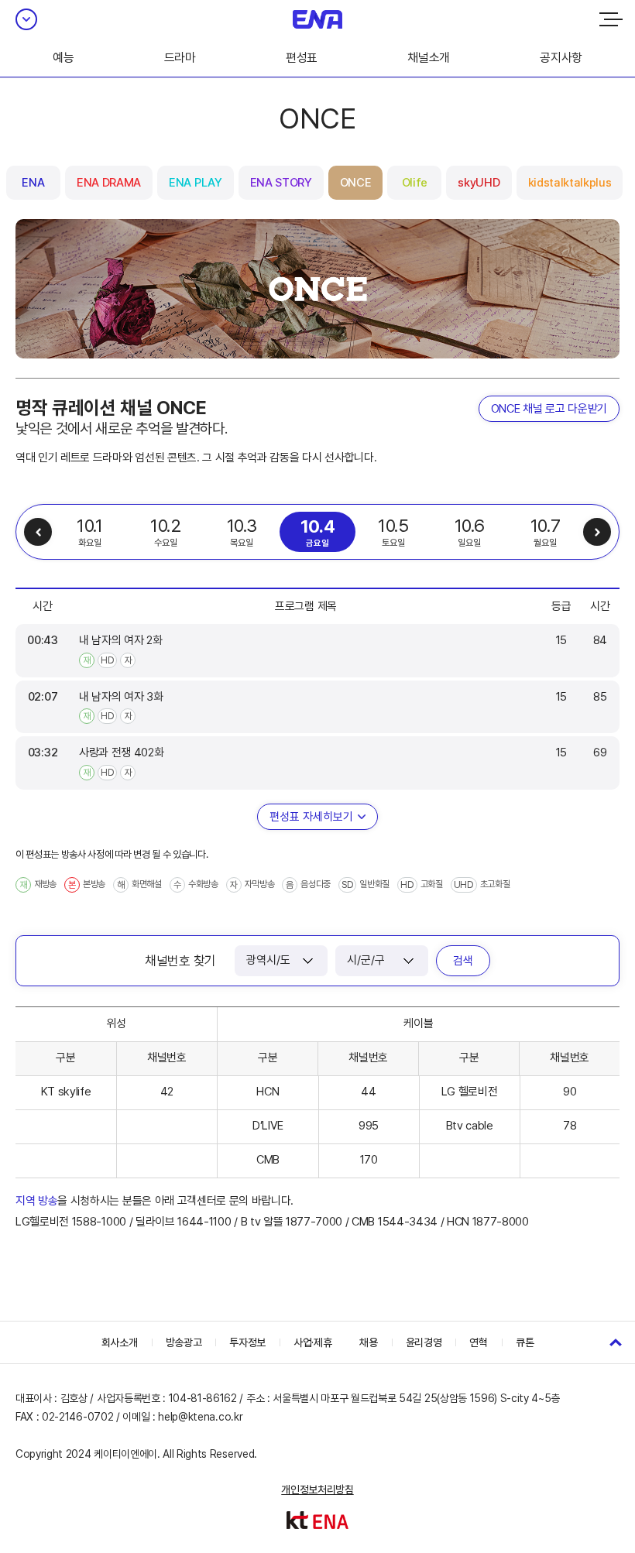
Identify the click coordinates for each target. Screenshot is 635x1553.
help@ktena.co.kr (200, 1417)
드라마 (180, 57)
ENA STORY (281, 183)
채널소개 (428, 57)
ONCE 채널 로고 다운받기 (549, 409)
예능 (63, 57)
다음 (597, 532)
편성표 (302, 57)
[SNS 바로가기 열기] (26, 19)
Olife (414, 183)
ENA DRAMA (109, 183)
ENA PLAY (195, 183)
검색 (463, 961)
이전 (38, 532)
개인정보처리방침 (317, 1489)
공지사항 (561, 57)
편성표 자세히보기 (311, 817)
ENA (33, 183)
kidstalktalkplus (570, 183)
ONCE (356, 183)
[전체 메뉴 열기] (611, 19)
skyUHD (478, 183)
